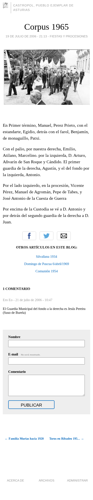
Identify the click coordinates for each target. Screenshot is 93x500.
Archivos (46, 480)
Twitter (46, 236)
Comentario (17, 371)
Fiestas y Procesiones (69, 36)
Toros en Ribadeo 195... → (66, 438)
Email (64, 236)
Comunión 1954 (46, 271)
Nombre (14, 337)
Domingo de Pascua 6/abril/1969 (46, 264)
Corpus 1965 (46, 27)
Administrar (77, 480)
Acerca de (15, 480)
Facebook (29, 236)
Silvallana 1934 (46, 256)
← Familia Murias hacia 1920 (24, 438)
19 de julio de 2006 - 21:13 (26, 36)
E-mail (24, 354)
